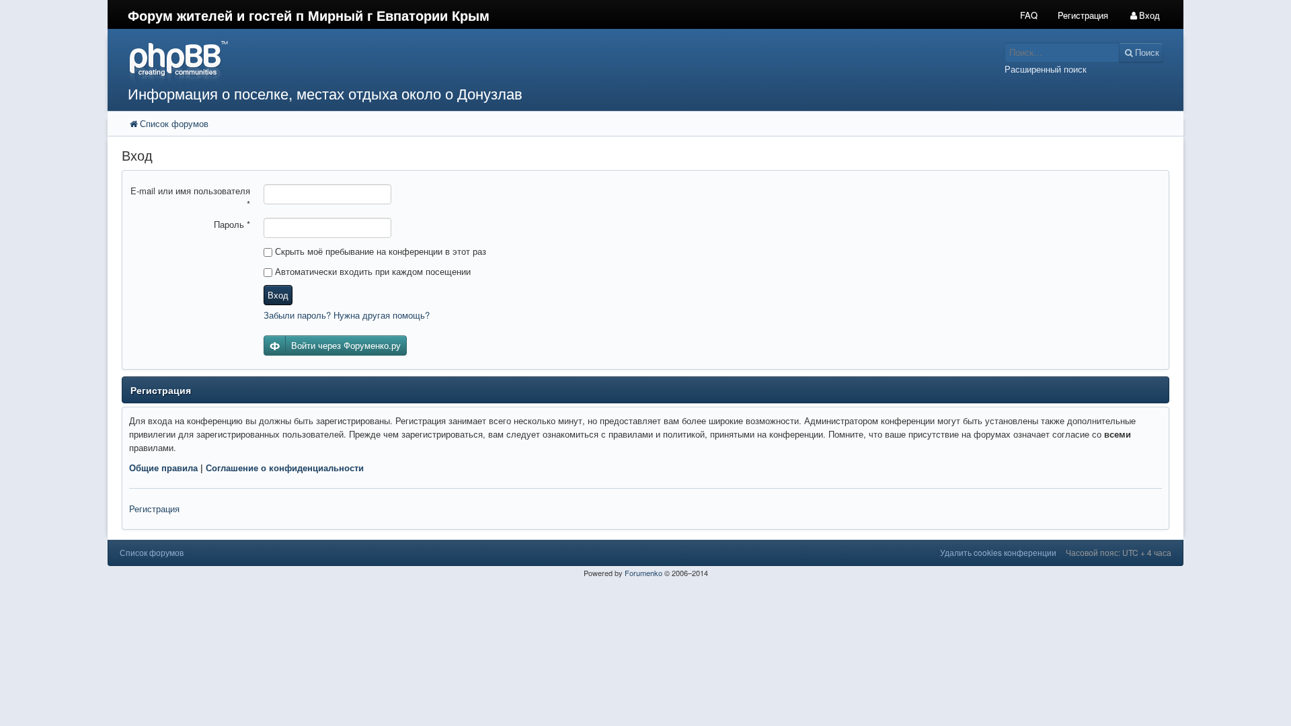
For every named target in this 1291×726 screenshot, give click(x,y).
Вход (278, 294)
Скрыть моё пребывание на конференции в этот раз (379, 251)
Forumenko (643, 572)
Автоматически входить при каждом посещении (371, 271)
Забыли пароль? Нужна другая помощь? (347, 315)
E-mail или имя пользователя (190, 197)
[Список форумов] (509, 61)
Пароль (232, 224)
